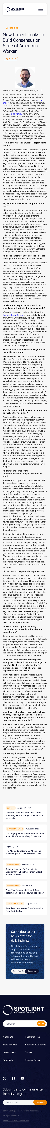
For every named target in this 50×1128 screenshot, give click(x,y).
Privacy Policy (32, 1060)
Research (8, 1060)
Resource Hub (32, 1037)
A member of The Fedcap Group (16, 1121)
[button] (40, 9)
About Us (8, 1037)
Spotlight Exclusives (35, 1044)
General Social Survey (13, 315)
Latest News (9, 1052)
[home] (15, 9)
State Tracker (10, 1044)
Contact (29, 1052)
